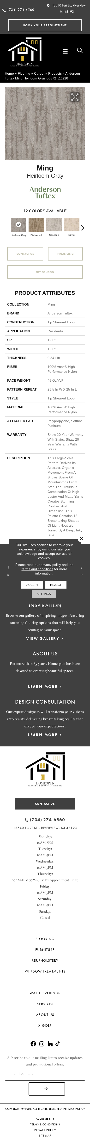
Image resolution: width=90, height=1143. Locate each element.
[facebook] (33, 1044)
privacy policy (51, 564)
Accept (32, 584)
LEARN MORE (42, 687)
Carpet (39, 73)
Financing (65, 254)
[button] (45, 25)
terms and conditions (37, 569)
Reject (55, 584)
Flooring (24, 73)
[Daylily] (72, 225)
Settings (44, 593)
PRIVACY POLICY (74, 1109)
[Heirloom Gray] (18, 225)
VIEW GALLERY (42, 638)
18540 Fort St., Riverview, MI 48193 (45, 828)
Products (55, 73)
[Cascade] (54, 225)
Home (9, 73)
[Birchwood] (36, 225)
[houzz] (50, 1044)
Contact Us (25, 254)
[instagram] (41, 1044)
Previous (7, 225)
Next (82, 225)
